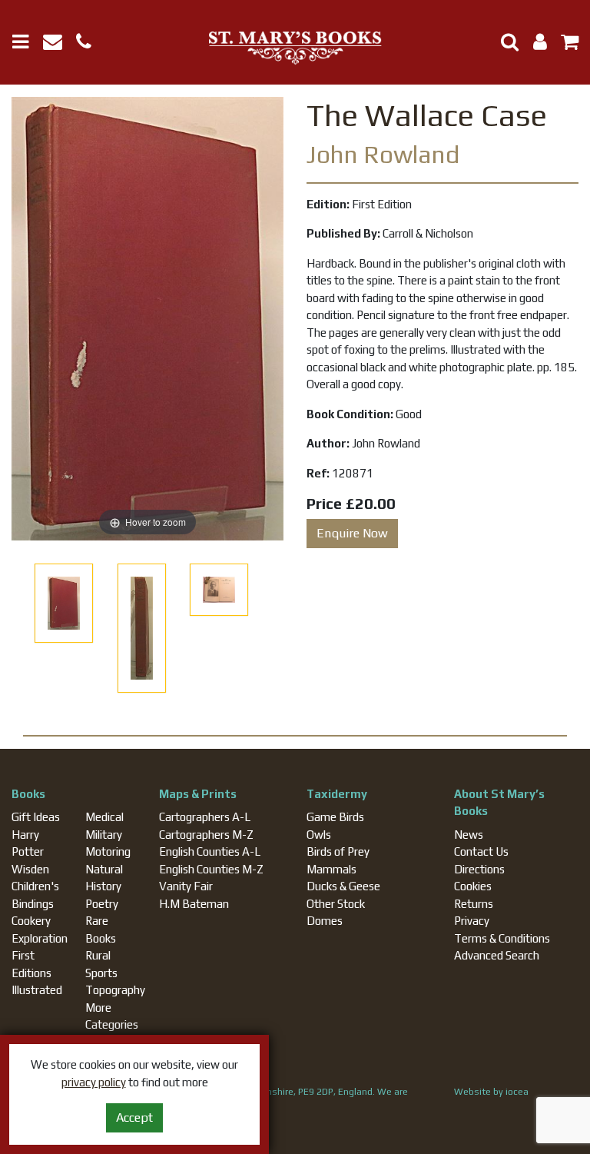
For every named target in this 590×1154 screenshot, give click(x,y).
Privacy (471, 920)
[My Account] (535, 44)
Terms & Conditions (502, 938)
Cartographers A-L (204, 816)
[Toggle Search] (504, 42)
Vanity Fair (186, 886)
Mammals (331, 869)
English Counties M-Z (211, 869)
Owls (319, 834)
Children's (35, 886)
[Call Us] (89, 44)
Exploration (40, 938)
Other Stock (336, 903)
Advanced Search (496, 955)
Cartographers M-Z (206, 834)
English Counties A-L (209, 851)
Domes (325, 920)
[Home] (295, 48)
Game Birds (335, 816)
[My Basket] (563, 44)
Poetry (101, 903)
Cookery (31, 920)
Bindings (33, 903)
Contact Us (481, 851)
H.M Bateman (194, 903)
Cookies (473, 886)
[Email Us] (59, 44)
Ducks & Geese (343, 886)
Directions (479, 869)
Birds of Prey (338, 851)
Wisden (30, 869)
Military (103, 834)
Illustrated (37, 989)
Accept (134, 1117)
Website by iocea (491, 1091)
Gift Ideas (36, 816)
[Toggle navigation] (26, 42)
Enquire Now (352, 533)
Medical (104, 816)
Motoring (108, 851)
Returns (473, 903)
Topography (115, 989)
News (468, 834)
